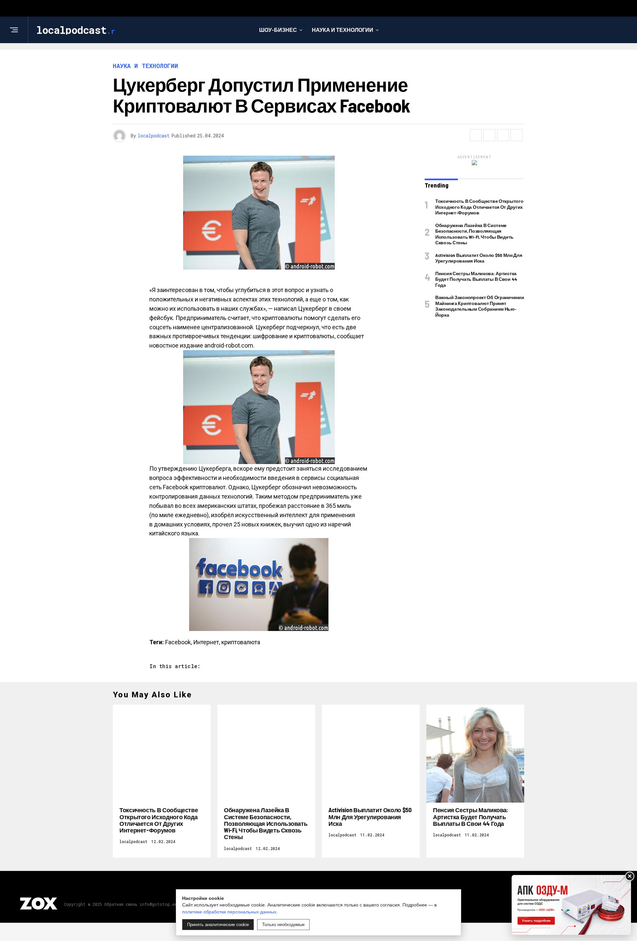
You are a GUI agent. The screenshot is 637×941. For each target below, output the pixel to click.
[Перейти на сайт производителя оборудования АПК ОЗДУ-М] (571, 905)
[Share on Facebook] (476, 135)
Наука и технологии (342, 30)
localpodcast (154, 135)
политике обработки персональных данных (229, 911)
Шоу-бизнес (278, 30)
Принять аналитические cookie (218, 924)
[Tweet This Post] (489, 135)
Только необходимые (283, 924)
